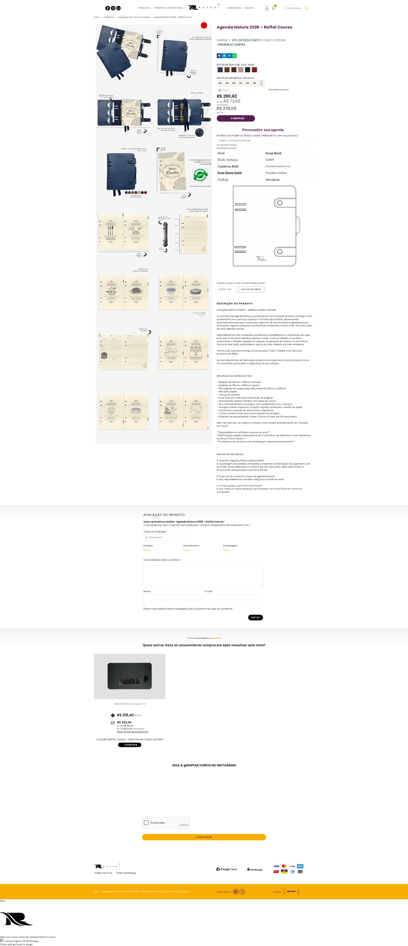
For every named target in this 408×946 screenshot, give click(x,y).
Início (97, 17)
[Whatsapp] (118, 8)
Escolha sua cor (228, 64)
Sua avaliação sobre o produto (162, 559)
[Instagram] (113, 8)
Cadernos (109, 17)
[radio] (220, 70)
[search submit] (306, 8)
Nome (148, 591)
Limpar (225, 90)
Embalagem (230, 545)
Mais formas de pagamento (132, 732)
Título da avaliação (155, 531)
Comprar (237, 118)
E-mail (209, 591)
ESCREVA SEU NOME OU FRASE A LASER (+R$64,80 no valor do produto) (257, 135)
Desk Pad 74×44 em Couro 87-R (129, 703)
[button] (219, 55)
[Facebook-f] (107, 8)
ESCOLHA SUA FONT (227, 148)
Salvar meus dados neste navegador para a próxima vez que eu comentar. (188, 608)
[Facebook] (236, 892)
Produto (148, 545)
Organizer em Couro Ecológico (134, 17)
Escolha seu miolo (229, 78)
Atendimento (191, 545)
